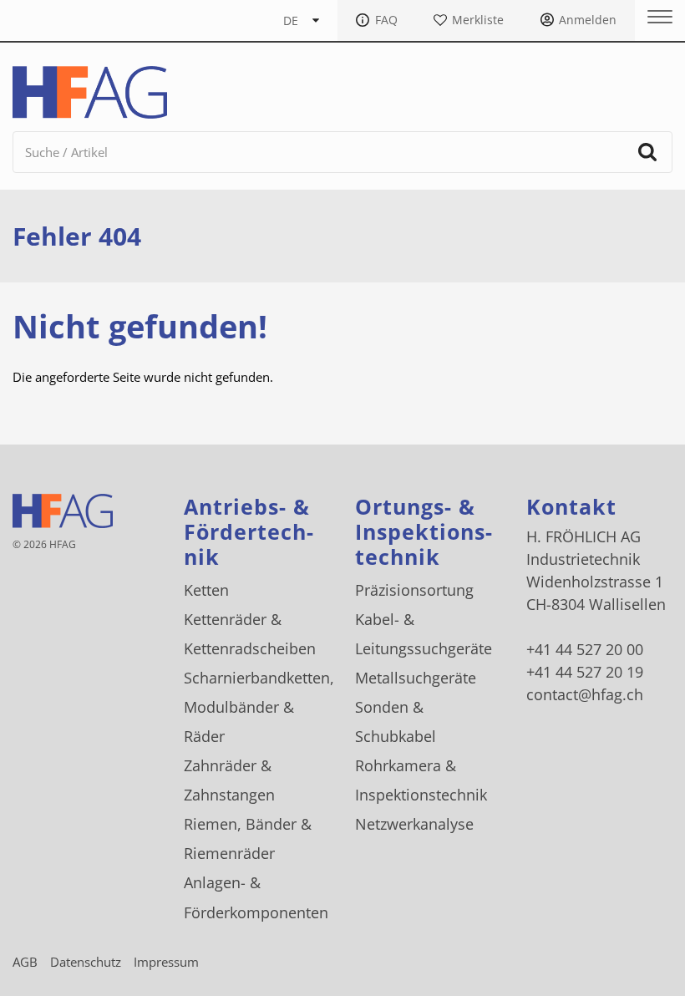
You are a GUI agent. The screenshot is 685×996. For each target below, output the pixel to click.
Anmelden (587, 20)
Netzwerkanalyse (414, 824)
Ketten (206, 590)
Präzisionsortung (414, 590)
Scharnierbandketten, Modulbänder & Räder (259, 707)
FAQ (386, 20)
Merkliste (478, 20)
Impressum (166, 961)
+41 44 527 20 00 (584, 649)
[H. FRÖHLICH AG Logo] (90, 92)
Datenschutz (85, 961)
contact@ (584, 694)
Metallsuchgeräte (415, 678)
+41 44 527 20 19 (584, 672)
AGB (25, 961)
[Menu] (653, 17)
